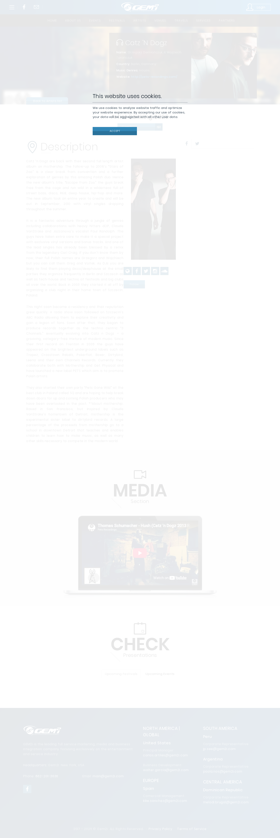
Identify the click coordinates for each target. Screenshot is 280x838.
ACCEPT (114, 131)
